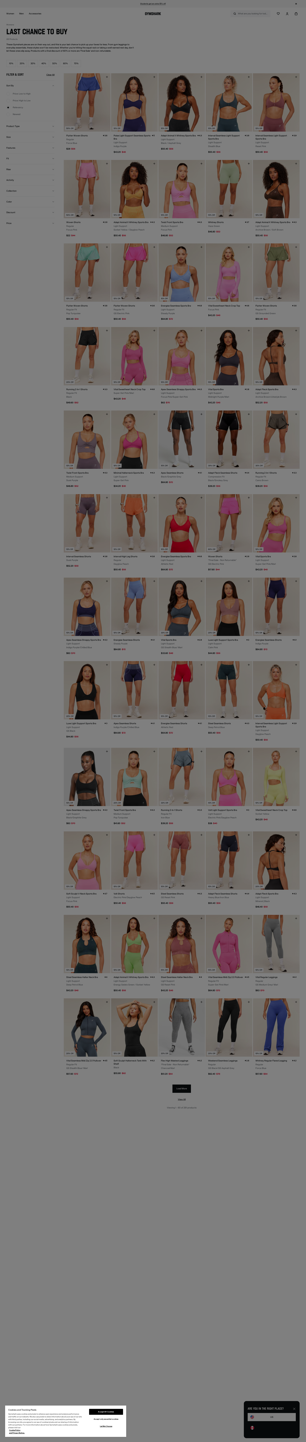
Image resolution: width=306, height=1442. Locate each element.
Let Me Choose (106, 1426)
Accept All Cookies (106, 1412)
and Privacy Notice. (17, 1433)
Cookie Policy (14, 1430)
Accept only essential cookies (106, 1419)
